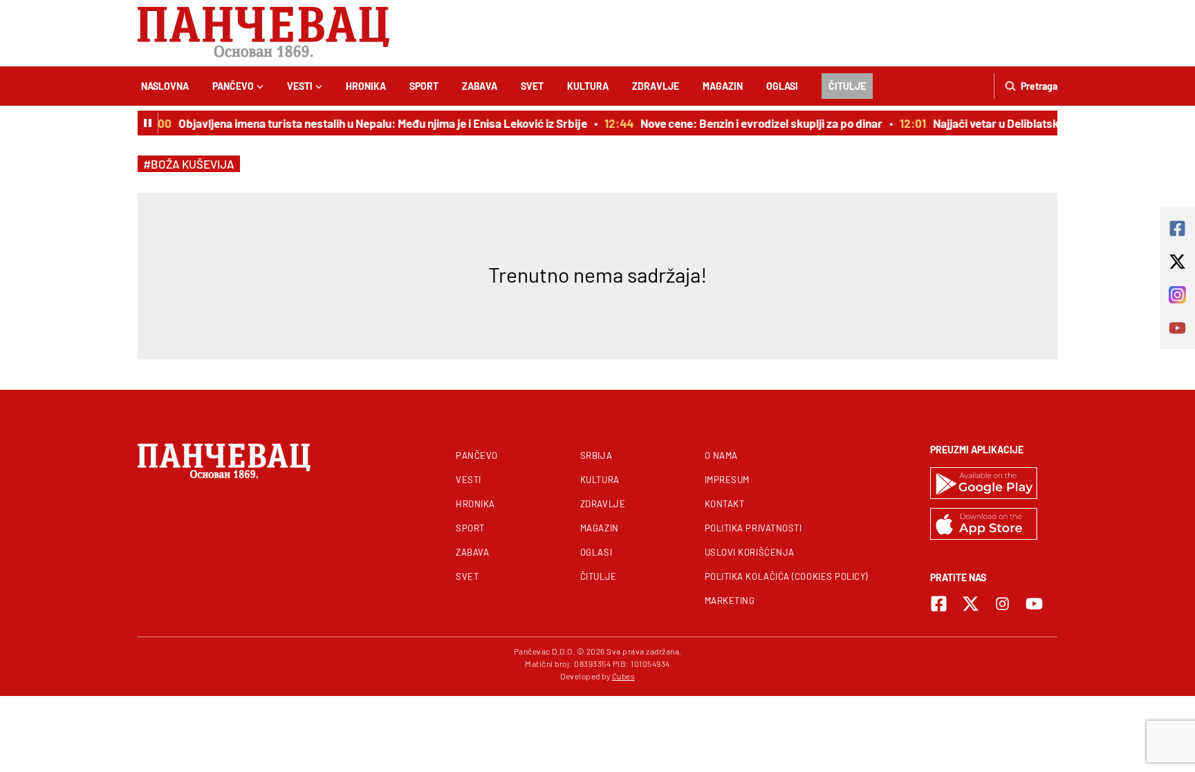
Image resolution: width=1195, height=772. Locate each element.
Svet (532, 86)
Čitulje (847, 86)
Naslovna (165, 86)
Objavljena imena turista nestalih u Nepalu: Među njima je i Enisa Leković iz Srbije (378, 123)
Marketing (730, 600)
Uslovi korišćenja (750, 552)
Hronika (366, 86)
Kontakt (725, 503)
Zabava (479, 86)
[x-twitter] (970, 603)
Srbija (596, 455)
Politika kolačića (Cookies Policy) (786, 576)
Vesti (300, 86)
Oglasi (782, 86)
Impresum (727, 479)
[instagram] (1002, 603)
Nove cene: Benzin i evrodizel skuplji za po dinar (757, 123)
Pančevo (233, 86)
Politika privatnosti (753, 528)
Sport (423, 86)
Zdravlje (655, 86)
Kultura (588, 86)
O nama (721, 455)
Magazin (723, 86)
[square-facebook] (938, 603)
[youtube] (1034, 603)
